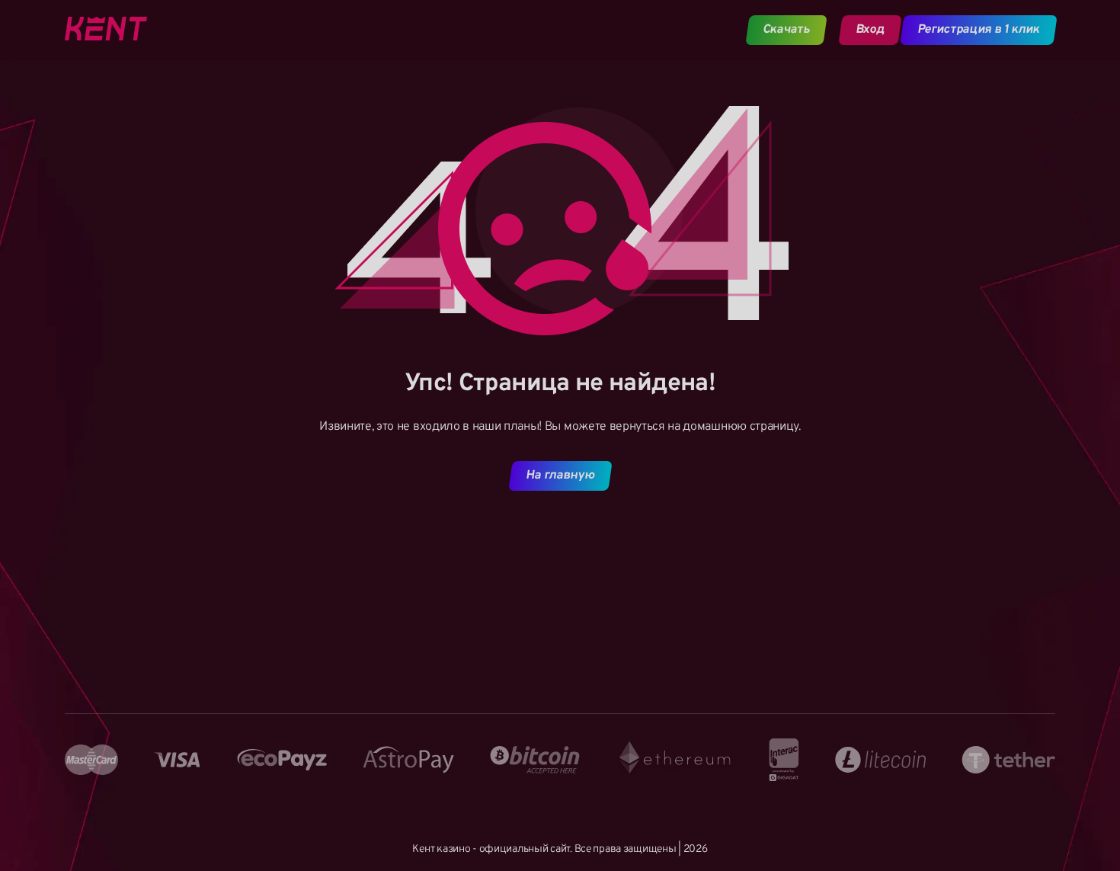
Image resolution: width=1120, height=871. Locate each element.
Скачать (786, 29)
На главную (560, 475)
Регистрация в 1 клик (979, 29)
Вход (869, 29)
